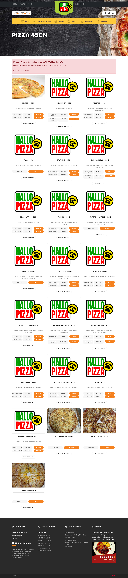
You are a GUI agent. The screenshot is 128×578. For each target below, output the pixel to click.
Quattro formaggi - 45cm (99, 217)
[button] (109, 13)
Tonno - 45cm (64, 217)
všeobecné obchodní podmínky (21, 532)
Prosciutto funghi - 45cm (64, 382)
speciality (89, 21)
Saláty (74, 21)
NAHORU (114, 575)
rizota (61, 21)
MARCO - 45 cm (28, 103)
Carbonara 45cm (28, 490)
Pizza (22, 29)
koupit (38, 114)
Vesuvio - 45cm (99, 103)
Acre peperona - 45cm (28, 325)
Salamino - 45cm (64, 160)
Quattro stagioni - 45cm (99, 325)
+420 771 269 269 (22, 14)
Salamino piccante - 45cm (64, 325)
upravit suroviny (28, 123)
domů (14, 29)
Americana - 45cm (28, 382)
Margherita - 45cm (64, 103)
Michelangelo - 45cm (100, 160)
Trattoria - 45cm (64, 271)
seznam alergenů (17, 536)
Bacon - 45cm (99, 382)
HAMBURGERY (80, 4)
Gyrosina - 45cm (100, 271)
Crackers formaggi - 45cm (28, 436)
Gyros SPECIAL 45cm (64, 436)
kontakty (14, 539)
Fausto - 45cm (28, 271)
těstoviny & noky (44, 21)
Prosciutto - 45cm (28, 217)
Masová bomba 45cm (99, 436)
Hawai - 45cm (28, 160)
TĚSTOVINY (24, 4)
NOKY (32, 4)
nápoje (104, 21)
